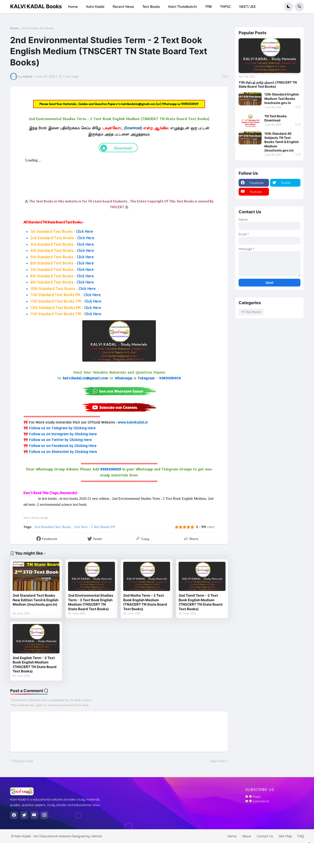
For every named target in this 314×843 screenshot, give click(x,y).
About (246, 836)
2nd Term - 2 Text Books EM (94, 527)
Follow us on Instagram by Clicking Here (63, 434)
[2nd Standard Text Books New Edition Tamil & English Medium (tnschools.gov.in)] (36, 576)
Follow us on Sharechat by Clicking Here (63, 451)
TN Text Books (251, 312)
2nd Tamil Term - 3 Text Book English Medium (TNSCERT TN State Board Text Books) (201, 602)
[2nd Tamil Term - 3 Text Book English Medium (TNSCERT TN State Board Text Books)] (202, 576)
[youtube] (34, 815)
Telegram (146, 378)
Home (14, 28)
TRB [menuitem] (208, 6)
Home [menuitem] (73, 6)
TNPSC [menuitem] (225, 6)
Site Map (285, 836)
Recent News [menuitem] (123, 6)
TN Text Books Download (275, 118)
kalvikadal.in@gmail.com (139, 104)
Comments (260, 801)
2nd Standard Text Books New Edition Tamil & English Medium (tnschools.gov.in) (35, 600)
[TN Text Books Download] (250, 120)
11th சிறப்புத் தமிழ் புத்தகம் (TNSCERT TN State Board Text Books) (268, 84)
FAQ (300, 836)
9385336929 (189, 104)
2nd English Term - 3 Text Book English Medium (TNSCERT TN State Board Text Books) (35, 665)
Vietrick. (97, 836)
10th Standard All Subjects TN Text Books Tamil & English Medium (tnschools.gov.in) (281, 142)
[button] (288, 6)
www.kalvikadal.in (133, 422)
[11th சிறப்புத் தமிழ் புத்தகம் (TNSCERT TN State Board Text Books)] (269, 55)
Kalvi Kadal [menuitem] (95, 6)
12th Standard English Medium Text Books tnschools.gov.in (281, 98)
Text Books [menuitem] (151, 6)
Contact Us (265, 836)
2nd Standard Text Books (38, 28)
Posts (256, 797)
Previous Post (23, 761)
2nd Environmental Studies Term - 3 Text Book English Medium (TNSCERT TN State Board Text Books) (90, 602)
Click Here (84, 231)
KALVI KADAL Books (36, 6)
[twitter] (24, 815)
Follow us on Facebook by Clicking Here (63, 445)
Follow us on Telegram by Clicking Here (62, 428)
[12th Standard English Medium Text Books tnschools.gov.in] (250, 98)
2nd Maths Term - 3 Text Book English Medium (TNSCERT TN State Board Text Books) (145, 602)
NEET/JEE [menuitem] (247, 6)
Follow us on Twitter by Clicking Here (60, 439)
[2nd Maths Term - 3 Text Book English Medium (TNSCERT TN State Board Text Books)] (146, 576)
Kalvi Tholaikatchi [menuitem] (182, 6)
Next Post (218, 761)
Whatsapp (123, 378)
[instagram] (44, 815)
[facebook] (14, 815)
